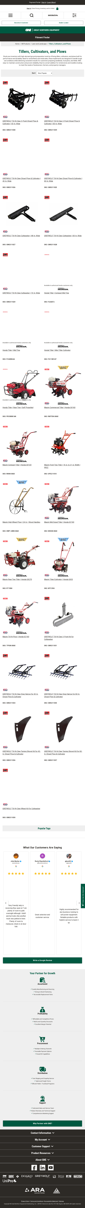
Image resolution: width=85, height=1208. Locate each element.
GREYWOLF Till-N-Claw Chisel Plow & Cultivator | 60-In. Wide (63, 179)
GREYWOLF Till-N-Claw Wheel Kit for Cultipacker (21, 809)
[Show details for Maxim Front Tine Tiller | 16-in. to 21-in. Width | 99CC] (63, 443)
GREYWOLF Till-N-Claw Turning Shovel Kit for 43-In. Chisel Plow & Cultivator (22, 752)
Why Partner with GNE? (42, 1123)
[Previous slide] (5, 903)
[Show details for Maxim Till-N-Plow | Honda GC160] (22, 615)
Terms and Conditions (36, 1201)
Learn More (51, 2)
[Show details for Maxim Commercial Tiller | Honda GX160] (63, 386)
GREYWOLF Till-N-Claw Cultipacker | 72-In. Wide (21, 293)
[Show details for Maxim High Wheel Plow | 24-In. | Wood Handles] (22, 500)
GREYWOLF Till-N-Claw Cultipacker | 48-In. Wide (21, 236)
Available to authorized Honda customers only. (58, 285)
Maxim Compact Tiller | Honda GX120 (17, 465)
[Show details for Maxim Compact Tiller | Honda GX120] (22, 443)
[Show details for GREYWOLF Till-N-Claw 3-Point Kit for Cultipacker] (63, 615)
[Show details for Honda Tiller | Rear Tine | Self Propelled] (22, 386)
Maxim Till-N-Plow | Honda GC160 (16, 637)
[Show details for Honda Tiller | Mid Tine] (22, 328)
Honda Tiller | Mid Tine (11, 350)
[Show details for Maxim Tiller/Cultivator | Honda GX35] (63, 557)
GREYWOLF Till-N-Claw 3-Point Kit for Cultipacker (59, 638)
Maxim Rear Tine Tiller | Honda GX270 (17, 579)
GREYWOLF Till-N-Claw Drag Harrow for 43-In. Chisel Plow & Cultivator (20, 695)
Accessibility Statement (51, 1201)
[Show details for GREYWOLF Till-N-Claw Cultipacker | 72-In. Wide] (22, 271)
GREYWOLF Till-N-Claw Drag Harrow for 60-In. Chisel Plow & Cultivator (62, 695)
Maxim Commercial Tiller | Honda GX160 (59, 407)
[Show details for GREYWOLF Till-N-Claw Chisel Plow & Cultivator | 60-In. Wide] (63, 156)
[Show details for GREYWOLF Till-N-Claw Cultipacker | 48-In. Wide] (22, 214)
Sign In (44, 2)
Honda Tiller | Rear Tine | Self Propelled (18, 407)
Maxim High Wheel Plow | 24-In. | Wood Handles (21, 522)
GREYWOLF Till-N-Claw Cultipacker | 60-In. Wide (63, 236)
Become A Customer (21, 23)
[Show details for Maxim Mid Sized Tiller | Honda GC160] (63, 500)
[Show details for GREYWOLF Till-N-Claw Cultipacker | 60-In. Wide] (63, 214)
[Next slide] (79, 903)
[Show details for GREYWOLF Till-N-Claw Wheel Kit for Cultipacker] (22, 787)
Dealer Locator (64, 23)
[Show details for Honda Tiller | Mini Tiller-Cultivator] (63, 328)
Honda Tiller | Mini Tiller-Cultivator (57, 350)
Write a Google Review (42, 960)
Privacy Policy (25, 1201)
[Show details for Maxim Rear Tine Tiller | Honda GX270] (22, 557)
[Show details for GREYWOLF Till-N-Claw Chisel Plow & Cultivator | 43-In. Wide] (22, 156)
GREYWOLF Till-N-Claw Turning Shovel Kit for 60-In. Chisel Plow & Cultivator (63, 752)
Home (17, 44)
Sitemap (61, 1201)
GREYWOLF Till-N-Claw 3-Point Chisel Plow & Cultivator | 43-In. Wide (20, 122)
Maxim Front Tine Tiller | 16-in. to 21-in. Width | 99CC (62, 466)
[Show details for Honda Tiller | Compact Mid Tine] (63, 271)
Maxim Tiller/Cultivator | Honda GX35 (58, 579)
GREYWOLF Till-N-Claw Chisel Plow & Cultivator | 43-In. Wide (22, 179)
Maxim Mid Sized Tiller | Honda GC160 (59, 522)
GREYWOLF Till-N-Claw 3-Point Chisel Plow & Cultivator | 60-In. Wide (62, 122)
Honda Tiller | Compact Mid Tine (56, 293)
